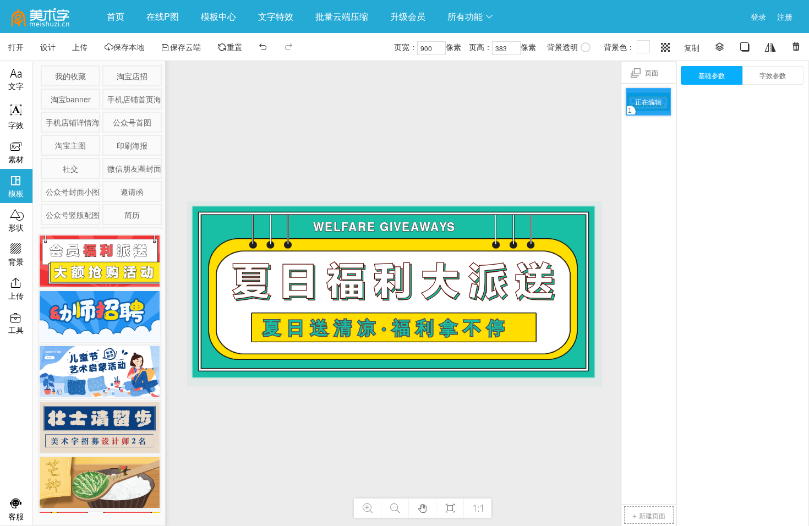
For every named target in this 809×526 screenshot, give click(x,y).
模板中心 (218, 16)
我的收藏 (70, 75)
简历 (132, 214)
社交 (70, 168)
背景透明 (562, 46)
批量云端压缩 (341, 16)
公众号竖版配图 (72, 214)
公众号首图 (132, 122)
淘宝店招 (132, 75)
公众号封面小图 (72, 191)
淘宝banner (71, 99)
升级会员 (407, 16)
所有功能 (470, 16)
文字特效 (275, 16)
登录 (758, 16)
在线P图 (162, 16)
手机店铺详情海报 (72, 122)
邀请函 (132, 191)
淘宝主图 (70, 145)
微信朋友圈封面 (133, 168)
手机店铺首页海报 (133, 99)
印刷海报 (132, 145)
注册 (784, 16)
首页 (115, 16)
